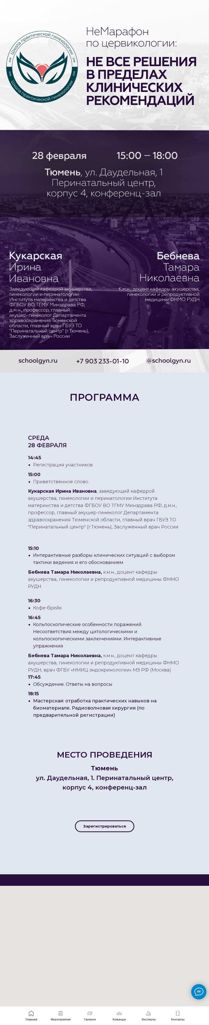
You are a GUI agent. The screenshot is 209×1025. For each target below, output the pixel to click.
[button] (104, 826)
